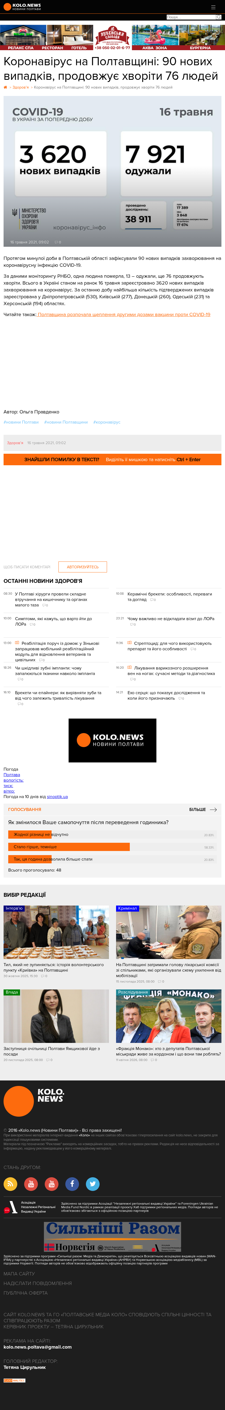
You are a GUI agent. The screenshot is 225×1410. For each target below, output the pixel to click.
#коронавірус (106, 422)
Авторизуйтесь (83, 567)
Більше (197, 809)
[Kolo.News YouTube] (112, 740)
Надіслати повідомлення (38, 1283)
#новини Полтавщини (66, 422)
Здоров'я (15, 443)
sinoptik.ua (57, 796)
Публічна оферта (26, 1293)
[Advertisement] (112, 359)
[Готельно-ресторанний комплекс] (112, 37)
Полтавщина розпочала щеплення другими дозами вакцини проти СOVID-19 (123, 314)
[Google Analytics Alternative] (15, 1381)
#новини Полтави (21, 422)
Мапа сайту (19, 1274)
